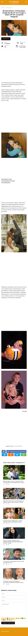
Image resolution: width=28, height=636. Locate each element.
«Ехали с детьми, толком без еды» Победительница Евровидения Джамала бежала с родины (13, 542)
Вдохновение (6, 38)
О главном (14, 2)
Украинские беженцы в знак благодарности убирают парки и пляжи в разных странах (13, 501)
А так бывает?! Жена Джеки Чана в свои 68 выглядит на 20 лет (13, 562)
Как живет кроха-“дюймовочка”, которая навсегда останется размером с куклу (12, 521)
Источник (24, 411)
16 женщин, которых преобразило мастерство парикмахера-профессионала (13, 582)
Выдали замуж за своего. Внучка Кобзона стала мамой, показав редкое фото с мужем (13, 482)
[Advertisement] (14, 66)
